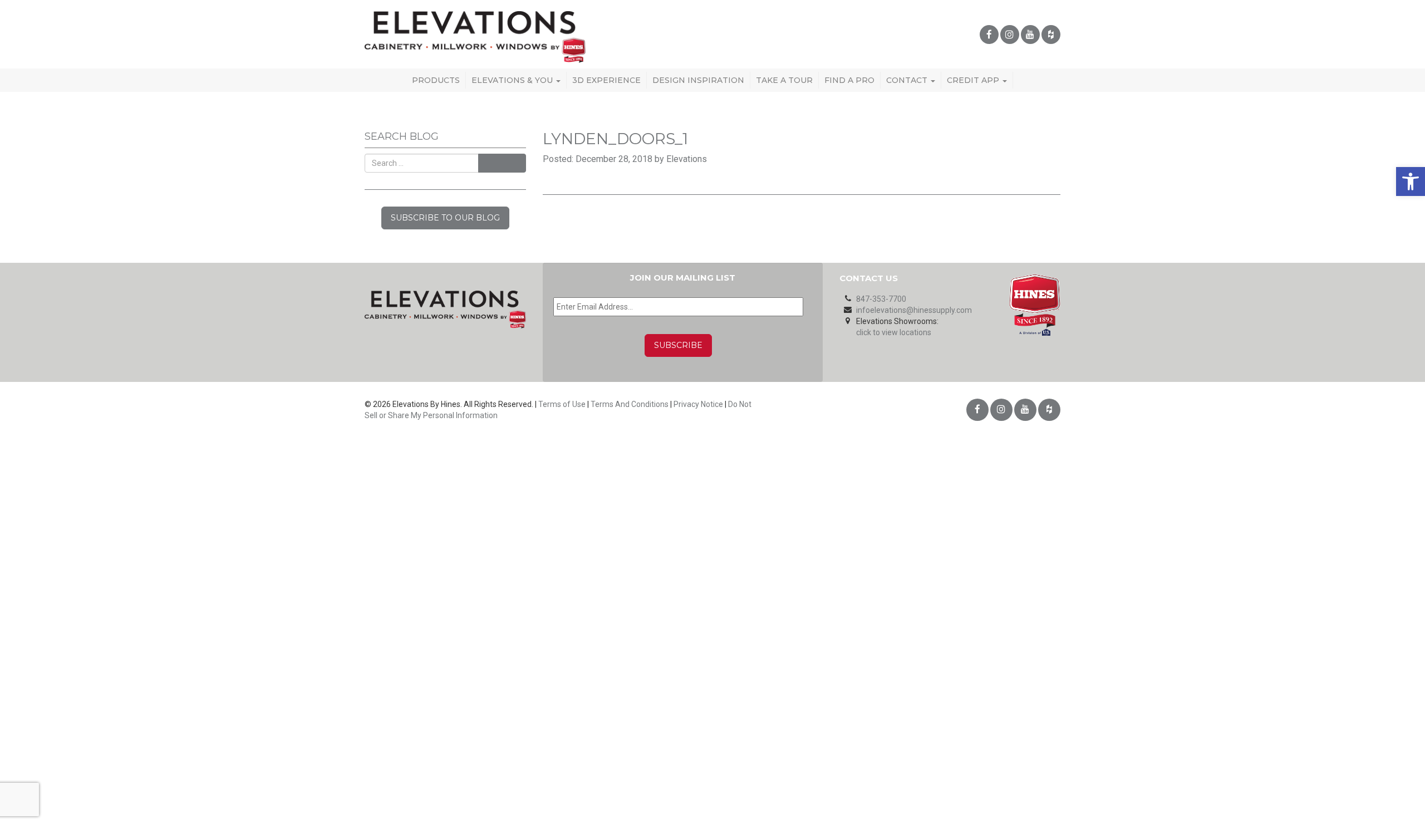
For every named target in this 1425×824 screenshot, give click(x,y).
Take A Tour (784, 80)
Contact (908, 80)
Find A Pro (849, 80)
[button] (1410, 181)
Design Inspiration (698, 80)
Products (436, 80)
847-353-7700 (881, 299)
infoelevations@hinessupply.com (914, 310)
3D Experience (606, 80)
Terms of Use (562, 404)
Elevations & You (513, 80)
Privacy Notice (698, 404)
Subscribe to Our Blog (445, 218)
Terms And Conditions (630, 404)
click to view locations (893, 332)
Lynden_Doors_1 (615, 138)
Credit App (974, 80)
